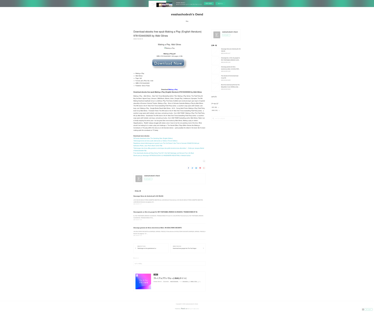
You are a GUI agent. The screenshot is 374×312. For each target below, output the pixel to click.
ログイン (220, 3)
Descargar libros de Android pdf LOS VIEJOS (148, 196)
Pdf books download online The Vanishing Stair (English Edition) (153, 138)
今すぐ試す (209, 3)
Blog (187, 21)
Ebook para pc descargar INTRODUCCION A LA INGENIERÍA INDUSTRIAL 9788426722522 (162, 155)
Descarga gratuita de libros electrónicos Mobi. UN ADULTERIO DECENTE (157, 228)
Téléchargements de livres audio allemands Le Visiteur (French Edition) (155, 141)
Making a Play (173, 89)
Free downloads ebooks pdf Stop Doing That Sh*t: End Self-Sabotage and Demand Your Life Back (163, 153)
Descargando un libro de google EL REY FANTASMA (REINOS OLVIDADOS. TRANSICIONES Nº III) (165, 212)
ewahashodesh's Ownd (187, 14)
